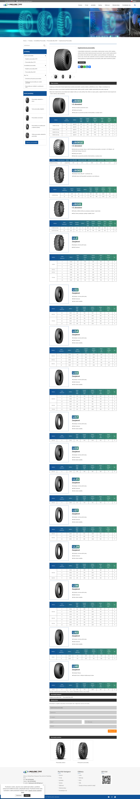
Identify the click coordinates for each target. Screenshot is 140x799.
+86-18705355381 (10, 1)
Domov (80, 5)
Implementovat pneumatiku (65, 40)
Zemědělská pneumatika (40, 40)
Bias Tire (26, 75)
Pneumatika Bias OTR (30, 62)
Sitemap (81, 777)
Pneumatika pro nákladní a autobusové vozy (34, 87)
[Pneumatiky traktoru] (60, 750)
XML (80, 783)
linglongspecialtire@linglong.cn (25, 1)
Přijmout (27, 795)
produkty (93, 5)
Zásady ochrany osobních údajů (87, 785)
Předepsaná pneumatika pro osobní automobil (33, 82)
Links (80, 775)
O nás (86, 5)
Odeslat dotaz (116, 5)
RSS (80, 780)
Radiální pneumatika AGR (31, 68)
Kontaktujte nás (127, 5)
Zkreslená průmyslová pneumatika (33, 78)
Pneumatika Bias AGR (52, 40)
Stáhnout (107, 5)
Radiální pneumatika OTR (31, 59)
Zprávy (100, 5)
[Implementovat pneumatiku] (55, 76)
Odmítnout (18, 795)
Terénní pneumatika (28, 55)
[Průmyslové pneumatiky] (83, 750)
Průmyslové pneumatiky (83, 762)
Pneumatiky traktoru (60, 762)
